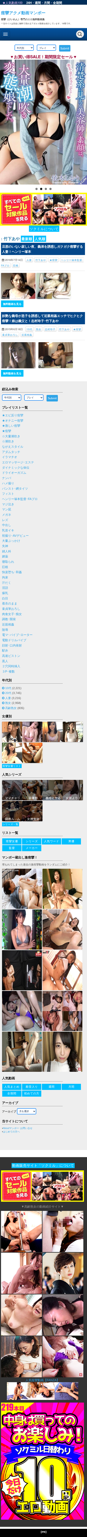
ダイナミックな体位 (15, 467)
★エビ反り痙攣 (12, 415)
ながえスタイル (12, 446)
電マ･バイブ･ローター (17, 635)
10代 (29, 329)
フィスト (8, 493)
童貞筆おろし (10, 334)
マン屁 (6, 509)
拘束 (5, 577)
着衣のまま (9, 603)
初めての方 (31, 1093)
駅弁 (5, 650)
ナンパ (6, 478)
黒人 (5, 661)
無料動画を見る (12, 304)
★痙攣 (53, 260)
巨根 (15, 265)
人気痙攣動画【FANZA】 (42, 1380)
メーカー (32, 848)
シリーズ (32, 841)
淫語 (5, 587)
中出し (6, 525)
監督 (12, 848)
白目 (5, 598)
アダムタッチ (11, 452)
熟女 (38, 329)
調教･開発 (9, 619)
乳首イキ (8, 530)
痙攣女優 (12, 841)
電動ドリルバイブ (14, 640)
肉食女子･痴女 (12, 614)
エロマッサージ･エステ (18, 462)
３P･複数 (8, 671)
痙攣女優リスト (12, 766)
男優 (71, 841)
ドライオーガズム (14, 472)
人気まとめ (11, 1086)
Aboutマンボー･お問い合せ (17, 1128)
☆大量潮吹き (11, 436)
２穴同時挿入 (11, 666)
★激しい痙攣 (11, 425)
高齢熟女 (11, 708)
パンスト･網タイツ (15, 488)
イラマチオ (9, 457)
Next (82, 121)
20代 (8, 693)
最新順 (26, 238)
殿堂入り (32, 1086)
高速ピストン (11, 655)
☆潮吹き (8, 441)
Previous (5, 121)
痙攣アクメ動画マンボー (23, 12)
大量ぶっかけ (11, 540)
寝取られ (8, 561)
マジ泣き (8, 504)
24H (29, 2)
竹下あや (40, 260)
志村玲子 (50, 329)
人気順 (40, 238)
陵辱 (5, 629)
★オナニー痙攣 (12, 420)
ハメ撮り (8, 483)
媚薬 (5, 556)
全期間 (57, 2)
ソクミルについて (44, 228)
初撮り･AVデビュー (15, 535)
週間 (38, 2)
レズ (5, 520)
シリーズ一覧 (10, 824)
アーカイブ (9, 1111)
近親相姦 (27, 334)
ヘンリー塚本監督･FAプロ (20, 499)
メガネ (6, 514)
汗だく (6, 582)
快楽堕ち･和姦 (12, 572)
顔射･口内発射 (12, 645)
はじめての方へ (11, 1131)
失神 (5, 546)
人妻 (29, 260)
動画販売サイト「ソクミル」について (43, 1166)
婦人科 (6, 551)
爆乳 (5, 593)
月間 (47, 2)
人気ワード (51, 841)
